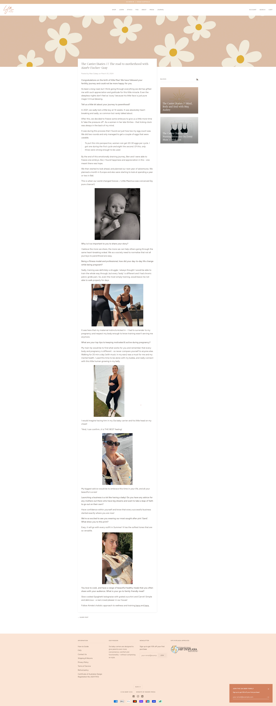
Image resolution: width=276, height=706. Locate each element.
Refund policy (83, 670)
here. (146, 605)
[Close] (269, 688)
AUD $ (137, 687)
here (137, 605)
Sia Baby (125, 692)
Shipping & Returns (85, 658)
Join (162, 655)
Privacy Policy (83, 662)
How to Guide (83, 646)
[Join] (266, 697)
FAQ (79, 650)
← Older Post (83, 617)
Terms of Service (84, 666)
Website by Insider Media (145, 692)
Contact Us (82, 654)
